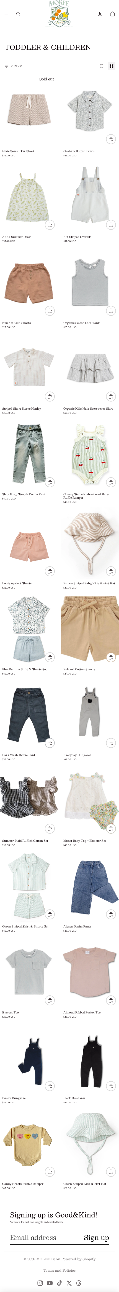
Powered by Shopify (78, 1259)
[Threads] (79, 1283)
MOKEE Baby (48, 1259)
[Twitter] (69, 1283)
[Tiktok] (59, 1283)
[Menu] (6, 14)
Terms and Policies (59, 1270)
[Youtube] (49, 1283)
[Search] (18, 14)
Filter (16, 66)
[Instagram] (40, 1283)
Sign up (96, 1237)
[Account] (100, 14)
